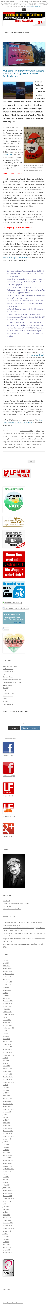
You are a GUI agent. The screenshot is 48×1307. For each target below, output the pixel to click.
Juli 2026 (5, 960)
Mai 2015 (6, 1180)
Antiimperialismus (9, 671)
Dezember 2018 (8, 1074)
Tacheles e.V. (19, 447)
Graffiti (25, 444)
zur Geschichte (8, 704)
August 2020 (7, 1031)
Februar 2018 (7, 1098)
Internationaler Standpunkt (12, 680)
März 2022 (6, 1009)
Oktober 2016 (7, 1134)
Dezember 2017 (8, 1104)
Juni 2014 (6, 1207)
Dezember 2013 (8, 1223)
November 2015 (8, 1163)
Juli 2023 (5, 993)
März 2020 (6, 1039)
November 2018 (8, 1077)
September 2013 (8, 1228)
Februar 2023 (7, 998)
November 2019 (8, 1050)
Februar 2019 (7, 1069)
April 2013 (6, 1242)
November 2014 (8, 1193)
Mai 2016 (6, 1147)
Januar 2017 (7, 1125)
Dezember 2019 (8, 1047)
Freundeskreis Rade (28, 442)
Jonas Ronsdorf (33, 444)
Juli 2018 (5, 1085)
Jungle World (7, 906)
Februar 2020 (7, 1041)
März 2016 (6, 1152)
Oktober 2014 (7, 1196)
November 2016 (8, 1131)
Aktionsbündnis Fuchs (10, 666)
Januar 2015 (7, 1188)
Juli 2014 (5, 1204)
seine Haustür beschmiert (35, 355)
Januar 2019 (7, 1071)
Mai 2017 (6, 1117)
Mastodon (6, 1289)
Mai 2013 (6, 1239)
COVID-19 (6, 674)
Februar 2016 (7, 1155)
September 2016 (8, 1136)
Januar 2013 (7, 1250)
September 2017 (8, 1109)
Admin (38, 431)
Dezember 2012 (8, 1253)
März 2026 (6, 966)
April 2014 (6, 1212)
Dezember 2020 (8, 1023)
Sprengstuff (11, 447)
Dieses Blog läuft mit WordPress (13, 1303)
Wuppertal (37, 433)
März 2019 (6, 1066)
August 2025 (7, 976)
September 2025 (8, 974)
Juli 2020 (5, 1033)
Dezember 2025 (8, 968)
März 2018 (6, 1096)
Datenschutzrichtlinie (34, 6)
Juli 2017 (5, 1115)
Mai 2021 (6, 1017)
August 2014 (7, 1201)
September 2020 (8, 1028)
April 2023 (6, 995)
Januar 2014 (7, 1220)
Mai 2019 (6, 1060)
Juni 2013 (6, 1236)
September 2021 (8, 1014)
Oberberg (6, 688)
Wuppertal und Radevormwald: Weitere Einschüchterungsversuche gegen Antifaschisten (23, 73)
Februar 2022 (7, 1012)
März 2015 (6, 1185)
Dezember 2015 (8, 1161)
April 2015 (6, 1182)
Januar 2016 (7, 1158)
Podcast (5, 690)
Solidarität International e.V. (12, 909)
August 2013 (7, 1231)
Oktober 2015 (7, 1166)
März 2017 (6, 1123)
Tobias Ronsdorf (30, 447)
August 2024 (7, 985)
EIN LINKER (6, 901)
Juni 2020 (6, 1036)
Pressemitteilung (17, 433)
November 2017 (8, 1106)
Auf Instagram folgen (31, 728)
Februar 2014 (7, 1217)
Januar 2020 (7, 1044)
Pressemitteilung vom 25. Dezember (16, 257)
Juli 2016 (5, 1142)
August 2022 (7, 1006)
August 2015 (7, 1171)
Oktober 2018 (7, 1079)
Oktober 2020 (7, 1025)
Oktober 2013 (7, 1226)
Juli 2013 (5, 1234)
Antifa (21, 436)
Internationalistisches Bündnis (13, 682)
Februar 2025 (7, 979)
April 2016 (6, 1150)
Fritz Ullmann (7, 155)
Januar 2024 (7, 990)
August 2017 (7, 1112)
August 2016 (7, 1139)
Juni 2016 (6, 1144)
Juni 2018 (6, 1087)
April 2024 (6, 987)
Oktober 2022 (7, 1004)
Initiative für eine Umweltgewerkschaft (16, 903)
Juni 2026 (6, 963)
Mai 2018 (6, 1090)
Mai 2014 (6, 1209)
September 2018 (8, 1082)
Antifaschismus (29, 436)
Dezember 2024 (8, 982)
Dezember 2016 (8, 1128)
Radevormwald (28, 433)
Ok (24, 9)
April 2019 (6, 1063)
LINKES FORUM (8, 685)
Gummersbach (8, 677)
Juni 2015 (6, 1177)
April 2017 (6, 1120)
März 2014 (6, 1215)
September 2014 (8, 1198)
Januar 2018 (7, 1101)
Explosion (17, 442)
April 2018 (6, 1093)
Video (5, 699)
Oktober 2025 (7, 971)
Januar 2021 (7, 1020)
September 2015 (8, 1169)
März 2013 (6, 1244)
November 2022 (8, 1001)
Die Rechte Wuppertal (15, 439)
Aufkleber (38, 436)
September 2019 (8, 1055)
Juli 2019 (5, 1058)
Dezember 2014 (8, 1190)
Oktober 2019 (7, 1052)
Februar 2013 (7, 1247)
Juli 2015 (5, 1174)
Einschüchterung (29, 439)
